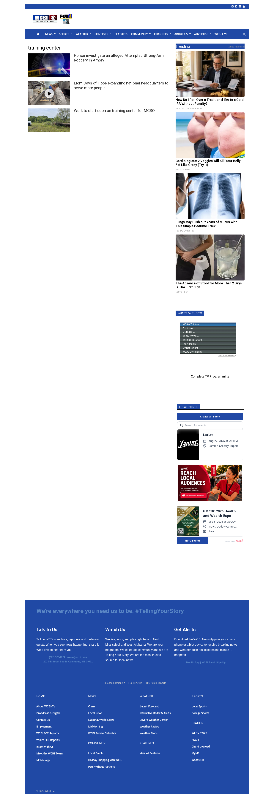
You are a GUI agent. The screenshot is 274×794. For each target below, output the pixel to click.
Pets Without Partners (101, 766)
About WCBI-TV (45, 706)
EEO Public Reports (156, 682)
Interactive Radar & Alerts (155, 713)
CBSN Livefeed (201, 746)
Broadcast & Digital (48, 713)
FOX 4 (195, 739)
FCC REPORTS (135, 682)
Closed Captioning (115, 682)
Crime (91, 706)
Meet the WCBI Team (49, 753)
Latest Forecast (149, 706)
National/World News (101, 719)
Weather (82, 34)
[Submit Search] (244, 34)
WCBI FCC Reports (47, 733)
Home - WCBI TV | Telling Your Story (53, 19)
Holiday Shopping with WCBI (105, 760)
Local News (95, 713)
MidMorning (95, 726)
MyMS (195, 753)
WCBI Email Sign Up (214, 662)
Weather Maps (149, 733)
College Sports (200, 713)
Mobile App (192, 662)
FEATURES (121, 34)
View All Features (150, 753)
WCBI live (221, 34)
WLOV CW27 (199, 733)
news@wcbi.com (77, 657)
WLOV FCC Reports (48, 740)
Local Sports (199, 706)
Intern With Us (44, 746)
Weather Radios (149, 726)
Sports (64, 34)
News (49, 34)
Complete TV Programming (210, 376)
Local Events (95, 753)
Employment (44, 726)
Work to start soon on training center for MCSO (114, 110)
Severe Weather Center (154, 719)
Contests (101, 34)
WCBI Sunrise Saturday (102, 733)
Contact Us (43, 719)
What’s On (198, 760)
